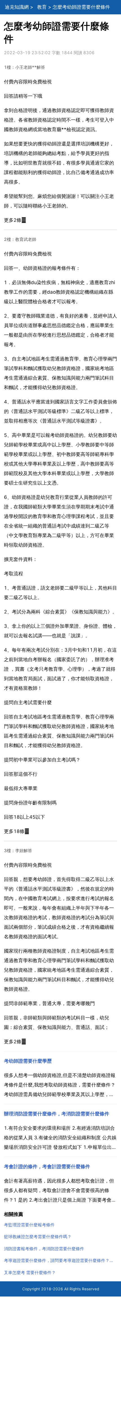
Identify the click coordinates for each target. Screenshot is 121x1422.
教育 (42, 7)
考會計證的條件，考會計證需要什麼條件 (47, 1166)
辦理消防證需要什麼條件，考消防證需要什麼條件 (56, 1114)
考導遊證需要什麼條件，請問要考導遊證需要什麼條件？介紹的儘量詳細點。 (60, 1260)
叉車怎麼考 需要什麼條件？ (30, 1272)
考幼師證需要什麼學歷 (28, 1061)
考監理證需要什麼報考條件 (29, 1224)
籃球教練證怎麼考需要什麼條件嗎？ (37, 1236)
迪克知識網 (17, 7)
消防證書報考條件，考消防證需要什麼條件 (44, 1248)
